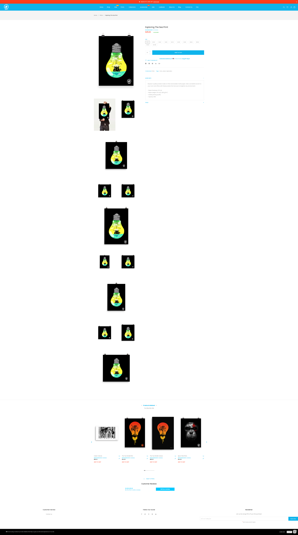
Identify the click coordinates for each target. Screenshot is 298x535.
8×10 (148, 42)
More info (148, 78)
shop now (156, 2)
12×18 (178, 42)
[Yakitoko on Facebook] (141, 514)
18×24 (148, 44)
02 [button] (146, 470)
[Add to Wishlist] (119, 456)
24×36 (154, 44)
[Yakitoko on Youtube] (155, 514)
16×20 (191, 42)
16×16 (185, 42)
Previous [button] (91, 442)
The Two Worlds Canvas (156, 456)
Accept (289, 532)
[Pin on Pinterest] (152, 63)
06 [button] (151, 470)
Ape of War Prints (182, 456)
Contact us (49, 514)
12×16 (166, 42)
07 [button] (152, 470)
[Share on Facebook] (146, 63)
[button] (148, 30)
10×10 (153, 42)
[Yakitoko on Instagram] (148, 514)
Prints (153, 71)
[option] (107, 440)
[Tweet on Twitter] (149, 63)
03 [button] (147, 470)
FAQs (146, 102)
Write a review (165, 489)
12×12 (160, 42)
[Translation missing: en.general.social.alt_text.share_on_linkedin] (156, 63)
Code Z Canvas (98, 456)
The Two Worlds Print (127, 456)
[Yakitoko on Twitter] (145, 514)
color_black (162, 71)
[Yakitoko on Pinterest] (152, 514)
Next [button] (206, 442)
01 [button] (144, 470)
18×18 (197, 42)
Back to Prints (150, 479)
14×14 (172, 42)
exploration (169, 71)
